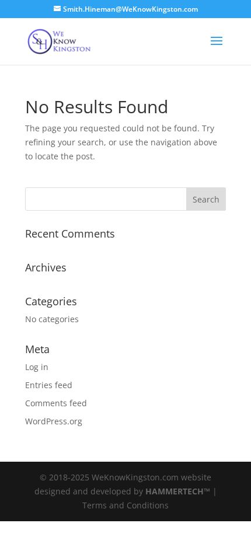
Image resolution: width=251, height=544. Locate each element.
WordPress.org (53, 421)
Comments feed (56, 403)
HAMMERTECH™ (177, 491)
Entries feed (48, 384)
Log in (36, 366)
